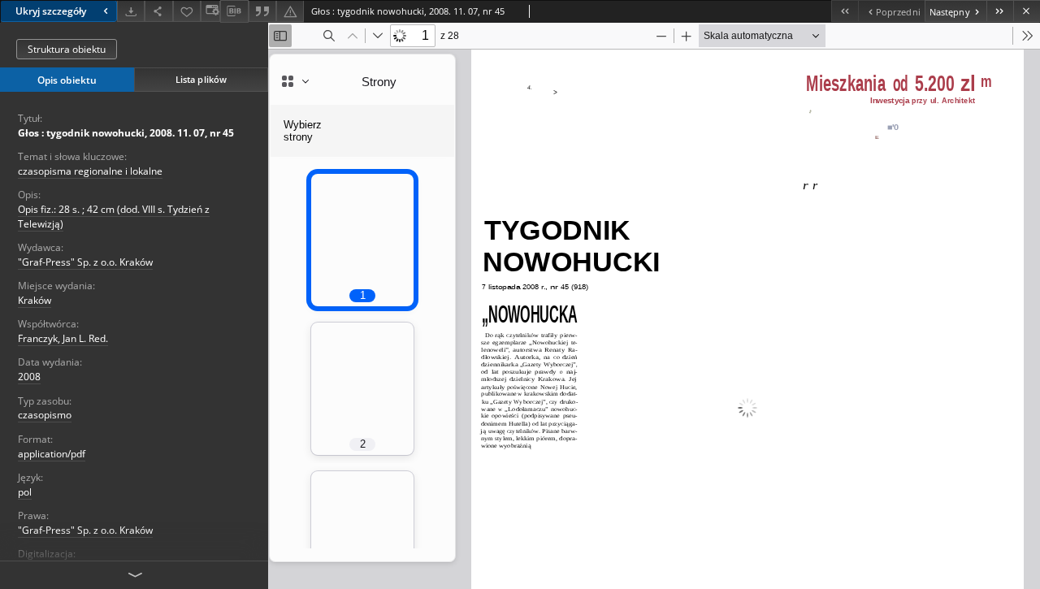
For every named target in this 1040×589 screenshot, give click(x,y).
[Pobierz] (131, 11)
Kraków (34, 300)
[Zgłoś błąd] (290, 11)
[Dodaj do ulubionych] (187, 11)
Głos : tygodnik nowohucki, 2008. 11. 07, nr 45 (126, 133)
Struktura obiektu (67, 49)
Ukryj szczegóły (50, 11)
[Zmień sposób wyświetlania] (210, 11)
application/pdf (51, 454)
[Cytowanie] (262, 11)
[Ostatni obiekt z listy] (999, 11)
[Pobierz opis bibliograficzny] (234, 11)
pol (25, 492)
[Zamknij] (1026, 11)
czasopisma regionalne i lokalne (90, 171)
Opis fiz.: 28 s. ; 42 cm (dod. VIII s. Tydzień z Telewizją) (114, 216)
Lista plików (201, 79)
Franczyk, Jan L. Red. (63, 338)
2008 (29, 376)
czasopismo (45, 415)
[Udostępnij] (158, 11)
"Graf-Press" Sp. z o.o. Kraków (85, 262)
